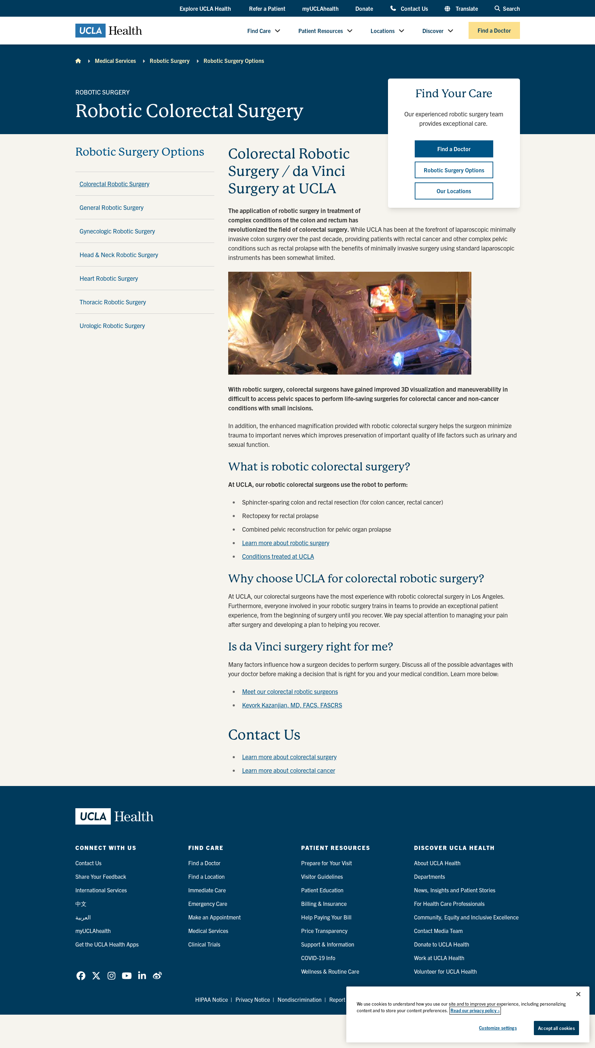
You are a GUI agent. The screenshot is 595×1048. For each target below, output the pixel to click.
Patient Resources (320, 30)
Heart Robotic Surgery (109, 278)
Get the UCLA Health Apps (107, 944)
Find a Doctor (494, 30)
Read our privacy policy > (475, 1011)
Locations (383, 30)
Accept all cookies (556, 1028)
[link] (80, 975)
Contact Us (414, 8)
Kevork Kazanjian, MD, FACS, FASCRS (292, 705)
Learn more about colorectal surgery (289, 757)
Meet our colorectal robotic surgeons (290, 691)
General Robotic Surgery (111, 207)
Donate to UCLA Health (441, 944)
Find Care (259, 30)
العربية (83, 917)
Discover (433, 30)
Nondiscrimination (300, 999)
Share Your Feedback (100, 876)
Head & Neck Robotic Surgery (119, 255)
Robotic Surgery (170, 60)
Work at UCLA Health (439, 957)
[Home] (78, 60)
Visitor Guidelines (322, 876)
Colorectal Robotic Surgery (114, 184)
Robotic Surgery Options (234, 60)
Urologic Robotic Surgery (112, 325)
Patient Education (322, 889)
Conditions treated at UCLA (278, 556)
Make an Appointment (214, 917)
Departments (429, 876)
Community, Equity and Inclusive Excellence (466, 917)
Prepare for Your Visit (326, 862)
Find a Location (206, 876)
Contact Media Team (438, 930)
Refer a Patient (267, 8)
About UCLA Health (437, 862)
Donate (364, 8)
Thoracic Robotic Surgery (113, 302)
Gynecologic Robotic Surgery (117, 231)
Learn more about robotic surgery (285, 543)
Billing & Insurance (324, 903)
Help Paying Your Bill (326, 917)
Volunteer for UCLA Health (445, 971)
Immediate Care (207, 889)
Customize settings (498, 1028)
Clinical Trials (204, 944)
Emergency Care (207, 903)
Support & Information (327, 944)
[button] (206, 8)
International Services (101, 889)
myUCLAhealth (320, 8)
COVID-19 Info (318, 957)
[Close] (578, 994)
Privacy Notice (252, 999)
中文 (80, 903)
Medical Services (115, 60)
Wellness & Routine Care (330, 971)
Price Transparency (324, 930)
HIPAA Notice (211, 999)
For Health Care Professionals (449, 903)
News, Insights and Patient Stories (454, 889)
